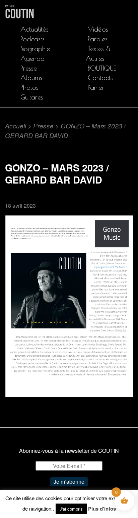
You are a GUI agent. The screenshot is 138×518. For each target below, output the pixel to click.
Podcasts (32, 39)
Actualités (34, 29)
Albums (31, 77)
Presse (28, 68)
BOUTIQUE (102, 68)
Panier (96, 87)
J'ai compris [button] (71, 509)
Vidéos (98, 29)
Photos (29, 87)
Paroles (98, 39)
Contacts (100, 77)
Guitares (31, 97)
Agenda (32, 58)
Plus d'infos (102, 508)
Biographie (35, 48)
